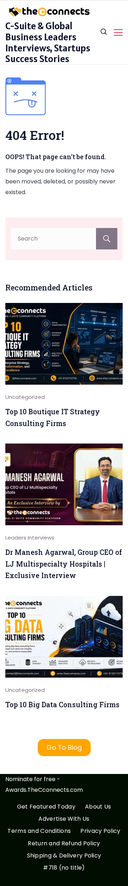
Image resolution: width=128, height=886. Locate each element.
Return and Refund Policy (64, 843)
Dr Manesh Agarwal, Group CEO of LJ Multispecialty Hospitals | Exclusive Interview (63, 564)
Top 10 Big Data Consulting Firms (62, 704)
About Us (98, 807)
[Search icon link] (104, 32)
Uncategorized (25, 397)
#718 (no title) (64, 868)
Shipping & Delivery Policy (64, 856)
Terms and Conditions (39, 831)
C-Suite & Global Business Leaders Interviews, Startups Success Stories (47, 42)
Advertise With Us (63, 819)
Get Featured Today (46, 807)
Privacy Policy (100, 831)
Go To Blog (64, 747)
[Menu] (118, 32)
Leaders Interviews (29, 537)
